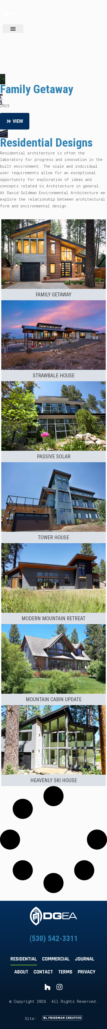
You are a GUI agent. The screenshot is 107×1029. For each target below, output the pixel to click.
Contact (43, 972)
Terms (65, 972)
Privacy (86, 972)
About (21, 972)
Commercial (56, 959)
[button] (13, 28)
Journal (84, 959)
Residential (23, 959)
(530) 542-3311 (53, 938)
